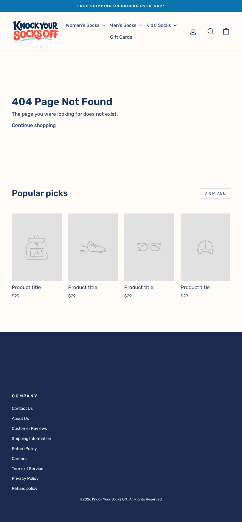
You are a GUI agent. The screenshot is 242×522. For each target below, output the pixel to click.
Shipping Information (31, 438)
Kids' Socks (159, 25)
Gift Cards (121, 37)
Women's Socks (83, 25)
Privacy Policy (25, 478)
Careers (19, 458)
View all (215, 193)
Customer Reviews (29, 428)
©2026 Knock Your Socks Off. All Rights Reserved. (121, 499)
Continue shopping (34, 125)
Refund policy (24, 488)
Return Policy (24, 448)
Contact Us (22, 408)
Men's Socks (123, 25)
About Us (20, 418)
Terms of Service (27, 468)
